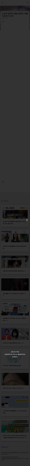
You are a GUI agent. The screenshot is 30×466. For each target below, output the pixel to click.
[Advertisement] (15, 233)
